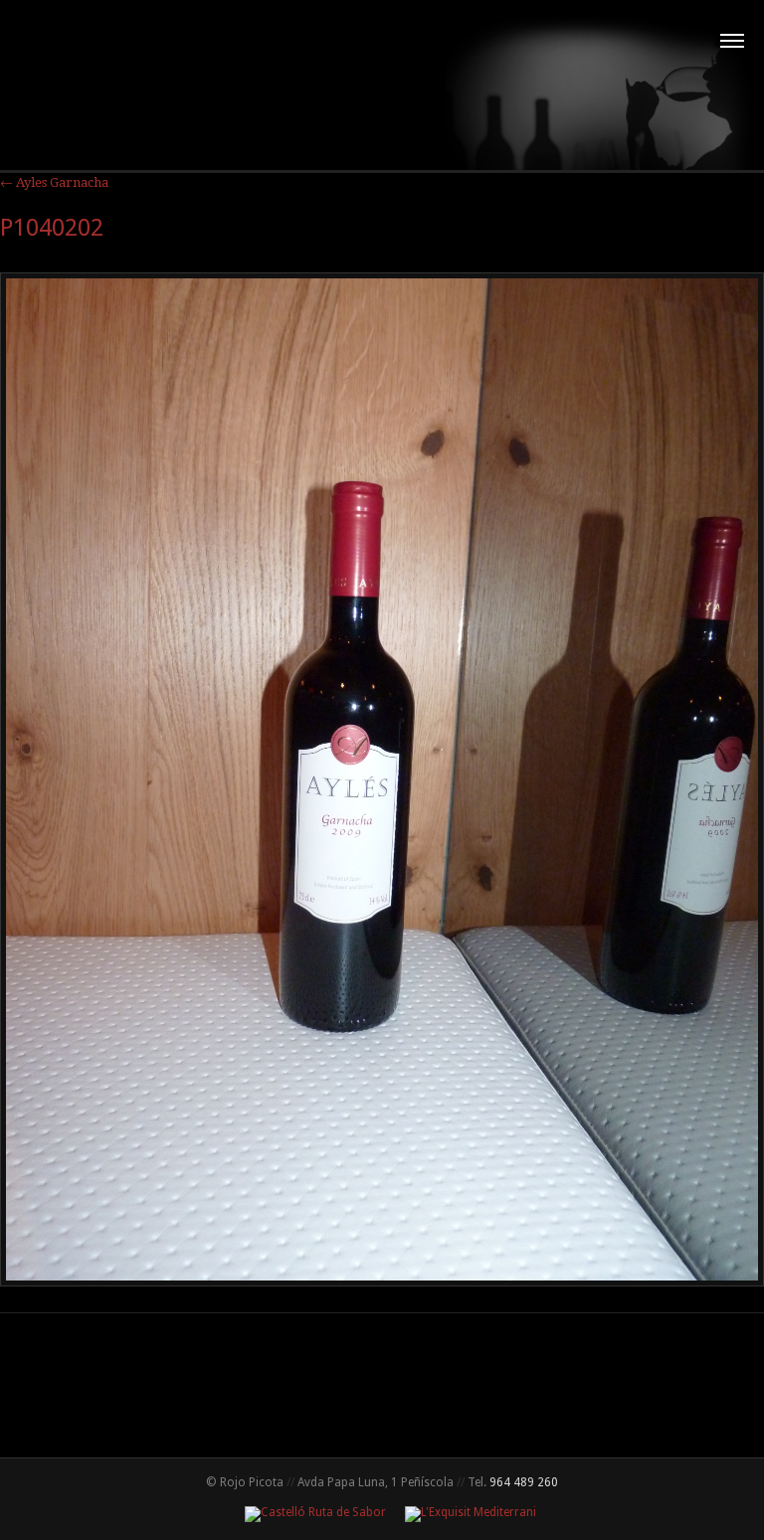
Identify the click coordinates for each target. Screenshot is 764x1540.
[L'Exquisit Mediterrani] (462, 1512)
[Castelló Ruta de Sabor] (309, 1512)
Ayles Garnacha (54, 182)
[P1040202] (382, 1281)
